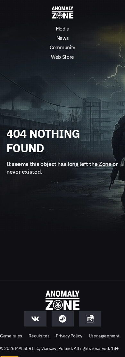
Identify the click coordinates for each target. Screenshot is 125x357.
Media (62, 28)
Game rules (11, 336)
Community (62, 47)
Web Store (62, 57)
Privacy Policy (69, 336)
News (62, 38)
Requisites (39, 336)
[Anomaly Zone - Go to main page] (62, 12)
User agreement (104, 336)
